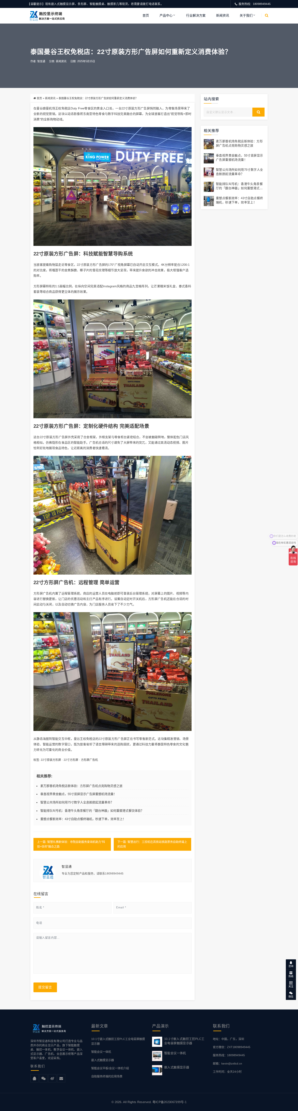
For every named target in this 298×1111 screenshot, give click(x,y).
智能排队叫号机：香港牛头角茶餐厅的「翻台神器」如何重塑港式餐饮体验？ (92, 810)
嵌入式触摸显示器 (102, 1060)
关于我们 (246, 15)
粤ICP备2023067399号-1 (169, 1102)
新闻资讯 (222, 15)
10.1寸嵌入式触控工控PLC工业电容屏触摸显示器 (118, 1041)
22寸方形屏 (71, 759)
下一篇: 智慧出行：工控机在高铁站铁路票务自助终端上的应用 (152, 844)
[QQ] (34, 1078)
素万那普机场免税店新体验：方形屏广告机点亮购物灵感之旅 (81, 786)
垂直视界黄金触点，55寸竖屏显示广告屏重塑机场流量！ (78, 794)
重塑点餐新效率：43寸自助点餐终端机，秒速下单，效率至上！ (83, 819)
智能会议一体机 (101, 1051)
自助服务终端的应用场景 (106, 1076)
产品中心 (166, 15)
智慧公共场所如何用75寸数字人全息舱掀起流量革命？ (77, 802)
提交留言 (45, 987)
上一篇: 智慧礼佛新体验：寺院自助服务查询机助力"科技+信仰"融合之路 (71, 844)
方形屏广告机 (89, 759)
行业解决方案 (196, 15)
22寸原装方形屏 (51, 759)
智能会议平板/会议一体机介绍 (110, 1068)
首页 (146, 15)
